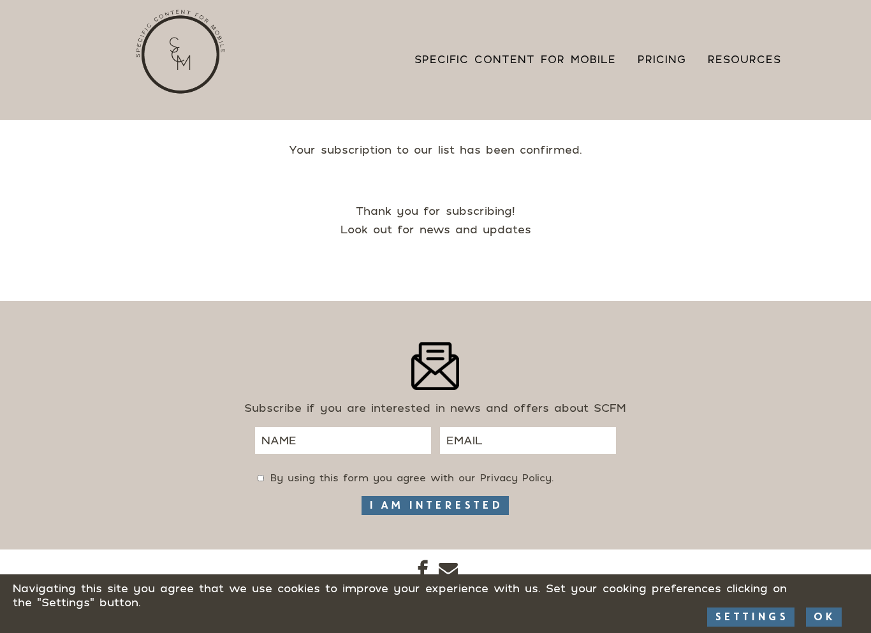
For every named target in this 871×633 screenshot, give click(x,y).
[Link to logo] (180, 52)
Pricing (662, 59)
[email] (448, 571)
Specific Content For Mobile (515, 59)
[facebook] (422, 571)
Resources (744, 59)
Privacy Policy (516, 477)
